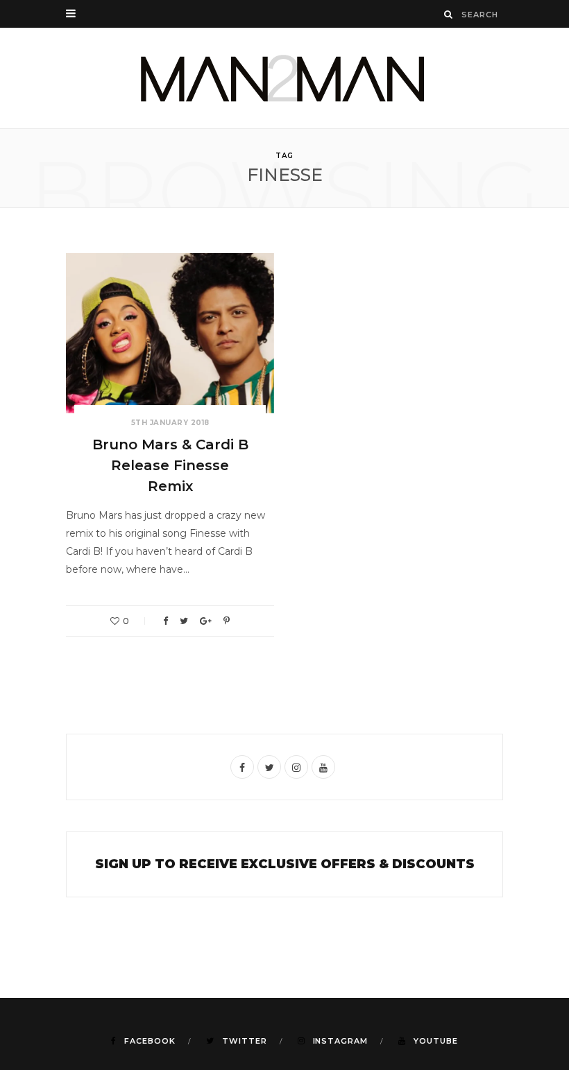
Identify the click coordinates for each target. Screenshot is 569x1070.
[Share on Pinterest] (226, 620)
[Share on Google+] (206, 620)
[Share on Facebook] (165, 620)
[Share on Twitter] (184, 620)
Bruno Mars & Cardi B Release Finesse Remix (170, 465)
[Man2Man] (284, 78)
